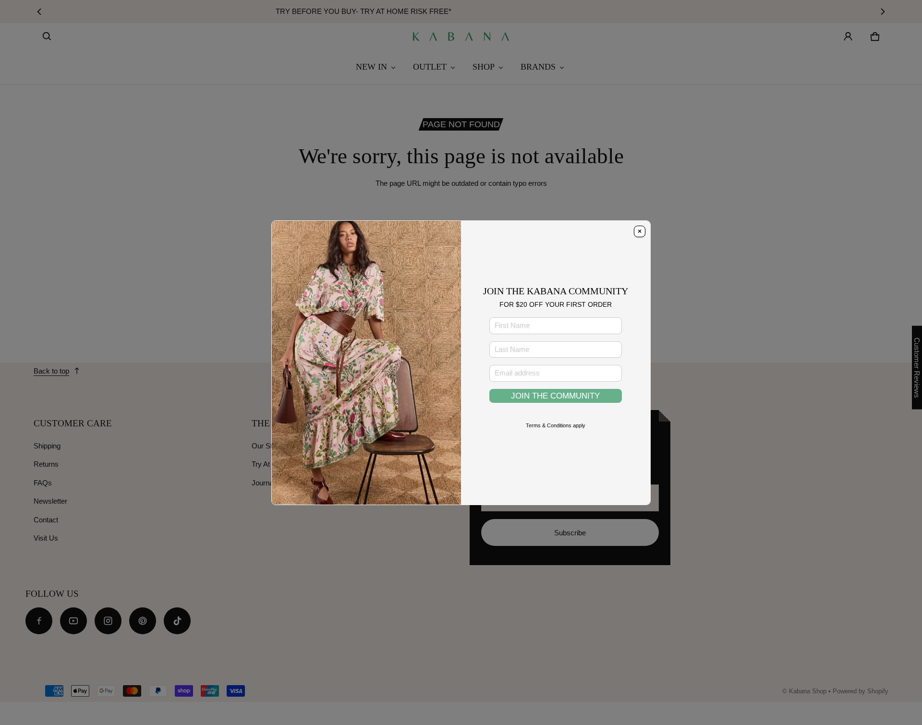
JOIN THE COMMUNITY (555, 395)
